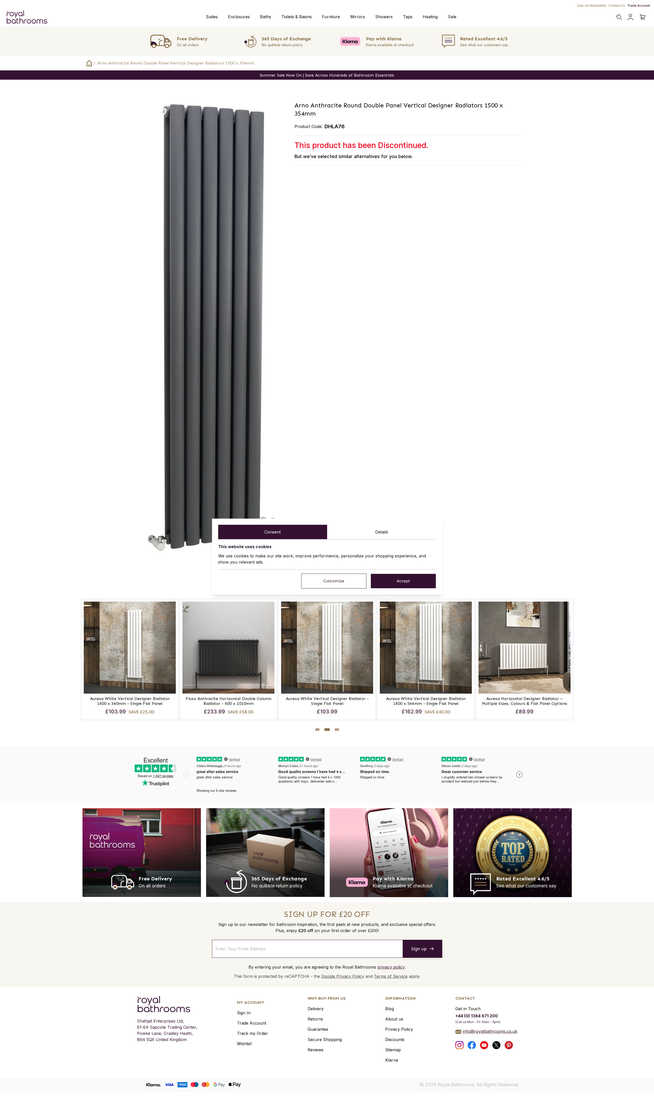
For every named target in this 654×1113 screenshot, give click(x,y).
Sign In (244, 1012)
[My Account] (630, 17)
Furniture (331, 16)
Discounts (394, 1039)
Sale (452, 16)
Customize (333, 580)
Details (381, 532)
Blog (389, 1008)
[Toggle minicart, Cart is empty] (643, 17)
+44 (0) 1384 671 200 (476, 1015)
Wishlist (244, 1043)
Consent (272, 532)
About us (394, 1019)
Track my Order (252, 1033)
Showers (384, 16)
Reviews (316, 1049)
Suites (212, 16)
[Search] (619, 17)
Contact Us (617, 5)
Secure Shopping (325, 1039)
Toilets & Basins (296, 16)
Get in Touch (468, 1008)
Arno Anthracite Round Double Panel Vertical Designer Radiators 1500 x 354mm (175, 63)
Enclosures (239, 16)
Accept (403, 580)
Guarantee (318, 1029)
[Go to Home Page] (89, 63)
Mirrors (357, 16)
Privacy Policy (399, 1029)
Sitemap (393, 1049)
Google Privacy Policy (342, 976)
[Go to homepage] (167, 1004)
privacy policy (390, 967)
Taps (407, 16)
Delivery (316, 1008)
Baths (265, 16)
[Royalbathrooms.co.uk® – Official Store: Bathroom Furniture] (26, 17)
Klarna (391, 1060)
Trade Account (638, 5)
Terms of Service (391, 976)
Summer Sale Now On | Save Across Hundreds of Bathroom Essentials (327, 75)
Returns (315, 1019)
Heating (430, 16)
